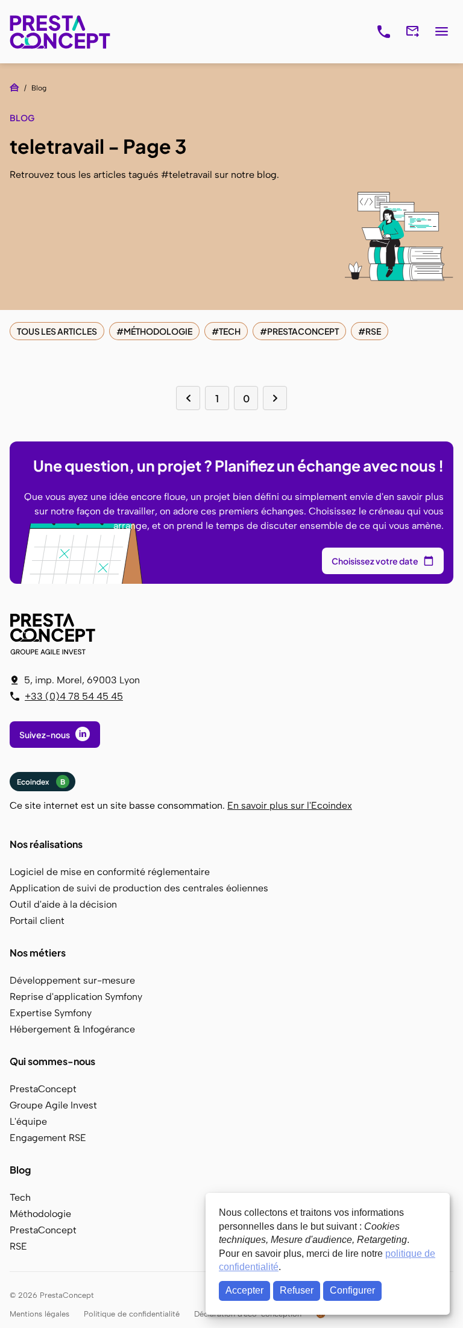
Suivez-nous (44, 734)
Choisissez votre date (375, 560)
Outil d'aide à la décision (63, 904)
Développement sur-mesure (72, 980)
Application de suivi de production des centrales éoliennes (139, 888)
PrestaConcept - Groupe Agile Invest (55, 634)
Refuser (296, 1290)
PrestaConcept (61, 31)
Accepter (244, 1290)
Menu (441, 32)
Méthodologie (158, 331)
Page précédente (188, 398)
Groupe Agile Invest (53, 1105)
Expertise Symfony (51, 1013)
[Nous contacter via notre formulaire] (412, 32)
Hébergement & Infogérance (72, 1029)
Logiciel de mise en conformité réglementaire (110, 871)
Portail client (37, 920)
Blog (20, 1169)
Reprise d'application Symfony (76, 996)
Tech (230, 331)
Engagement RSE (48, 1137)
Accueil (14, 87)
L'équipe (28, 1121)
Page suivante (275, 398)
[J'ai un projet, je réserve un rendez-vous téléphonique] (383, 32)
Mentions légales (39, 1313)
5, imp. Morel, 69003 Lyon (82, 680)
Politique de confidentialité (132, 1313)
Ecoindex (41, 781)
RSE (373, 331)
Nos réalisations (46, 844)
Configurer (352, 1290)
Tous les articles (57, 331)
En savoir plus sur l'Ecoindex (289, 805)
